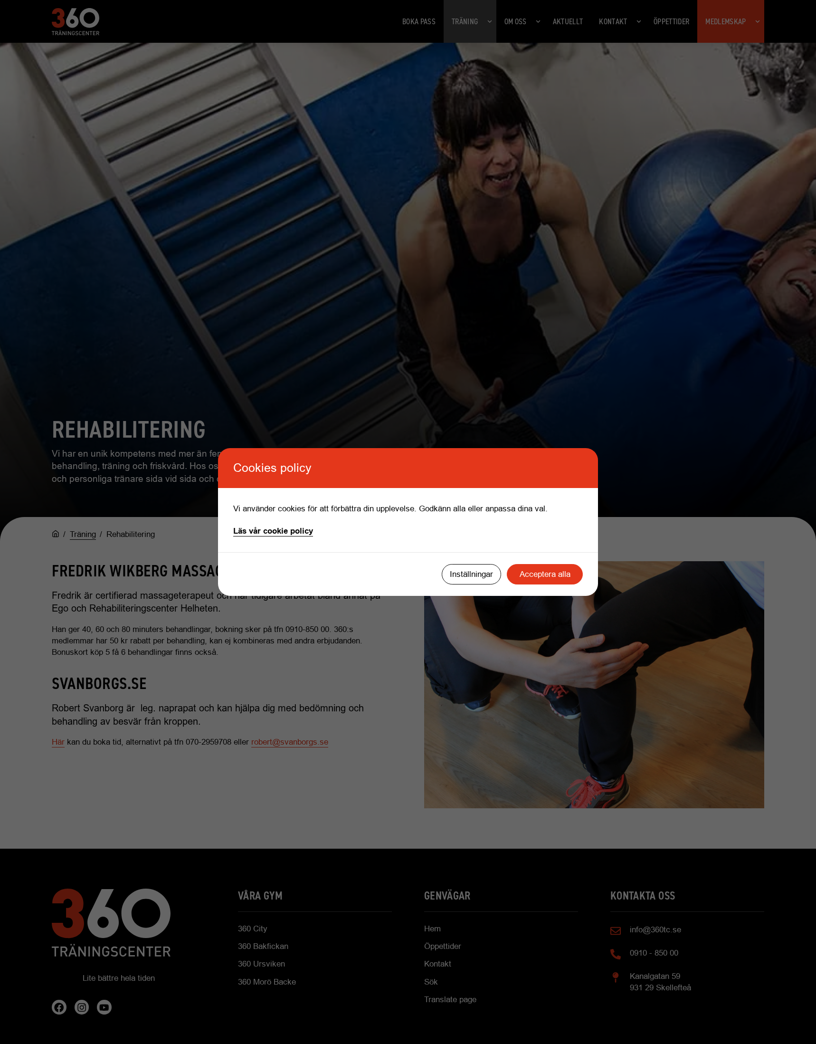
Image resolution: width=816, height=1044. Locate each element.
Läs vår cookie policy (273, 531)
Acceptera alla (545, 574)
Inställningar (471, 574)
